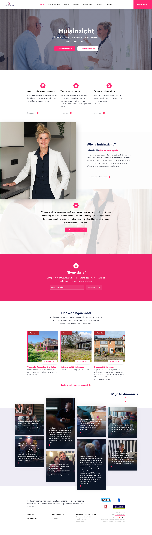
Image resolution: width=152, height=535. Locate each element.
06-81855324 (80, 521)
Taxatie (66, 4)
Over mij (99, 4)
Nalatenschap (87, 4)
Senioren (76, 4)
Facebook (111, 522)
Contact (109, 4)
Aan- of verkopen (54, 4)
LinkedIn (105, 522)
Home (42, 4)
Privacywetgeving (120, 522)
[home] (9, 4)
